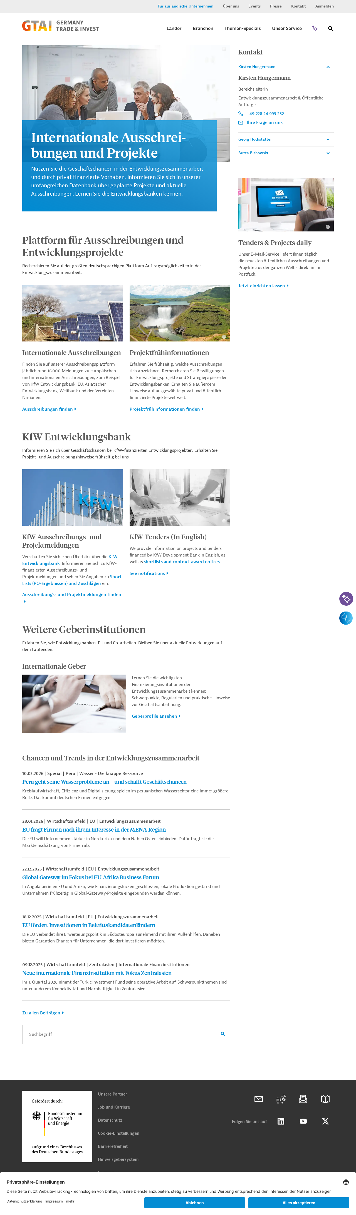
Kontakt (298, 6)
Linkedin (281, 1121)
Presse (276, 6)
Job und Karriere (114, 1107)
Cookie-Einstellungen (118, 1133)
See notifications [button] (147, 573)
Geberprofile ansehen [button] (154, 716)
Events (254, 6)
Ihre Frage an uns (265, 122)
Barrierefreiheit (113, 1146)
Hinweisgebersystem (118, 1159)
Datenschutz (110, 1120)
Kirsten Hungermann (256, 66)
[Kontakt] (258, 1099)
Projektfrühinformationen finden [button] (165, 409)
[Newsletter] (303, 1099)
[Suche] (331, 29)
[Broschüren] (325, 1099)
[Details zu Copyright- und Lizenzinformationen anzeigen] (224, 49)
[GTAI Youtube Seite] (303, 1121)
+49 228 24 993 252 (265, 113)
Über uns (231, 6)
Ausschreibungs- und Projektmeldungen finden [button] (71, 594)
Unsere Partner (112, 1094)
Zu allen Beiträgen (41, 1013)
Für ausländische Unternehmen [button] (185, 6)
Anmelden (324, 6)
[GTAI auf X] (325, 1121)
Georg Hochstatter (255, 139)
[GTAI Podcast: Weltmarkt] (281, 1099)
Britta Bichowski (253, 153)
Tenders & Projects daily (275, 242)
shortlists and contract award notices (181, 562)
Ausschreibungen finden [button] (47, 409)
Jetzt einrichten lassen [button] (261, 286)
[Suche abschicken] (223, 1034)
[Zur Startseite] (60, 30)
